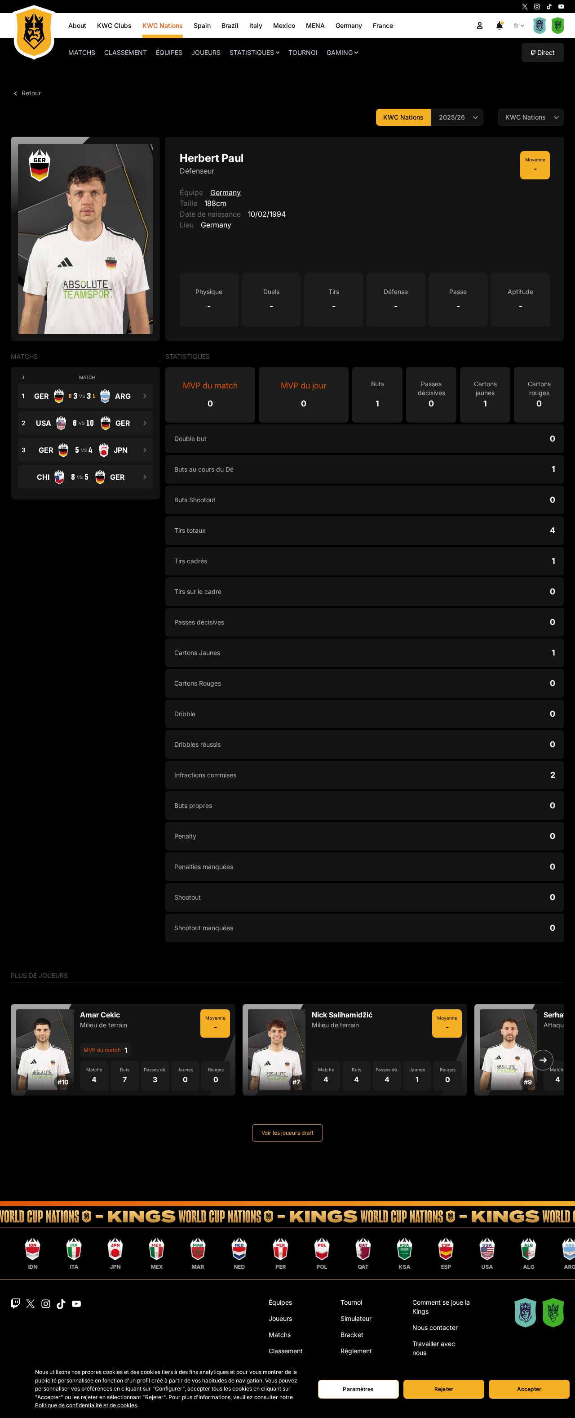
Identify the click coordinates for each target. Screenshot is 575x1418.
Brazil (230, 25)
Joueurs (206, 52)
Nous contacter (435, 1327)
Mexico (284, 25)
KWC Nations (162, 25)
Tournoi (303, 52)
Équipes (169, 52)
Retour (30, 93)
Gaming (340, 52)
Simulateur (356, 1318)
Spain (202, 25)
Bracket (352, 1334)
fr (516, 25)
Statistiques (252, 52)
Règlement (356, 1351)
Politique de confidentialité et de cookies (86, 1405)
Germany (349, 25)
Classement (125, 52)
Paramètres (358, 1389)
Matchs (81, 52)
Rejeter (443, 1389)
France (383, 25)
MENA (315, 25)
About (77, 25)
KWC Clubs (114, 25)
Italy (255, 25)
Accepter (529, 1389)
